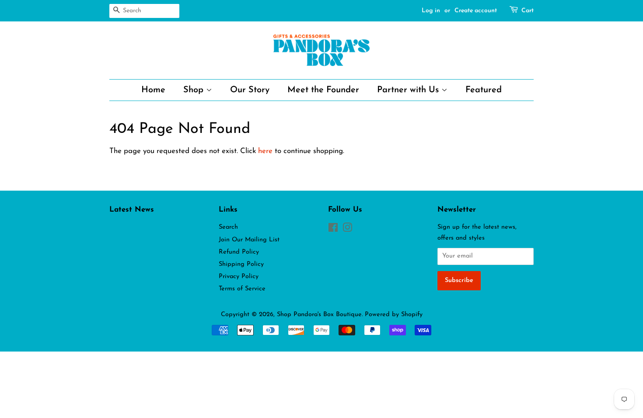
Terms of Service (242, 289)
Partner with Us (409, 90)
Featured (483, 90)
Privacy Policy (239, 276)
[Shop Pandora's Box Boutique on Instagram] (347, 229)
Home (153, 90)
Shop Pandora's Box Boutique (319, 314)
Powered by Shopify (394, 314)
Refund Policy (239, 252)
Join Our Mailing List (249, 240)
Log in (431, 10)
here (265, 151)
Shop (194, 90)
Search (228, 227)
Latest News (131, 209)
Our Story (249, 90)
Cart (527, 10)
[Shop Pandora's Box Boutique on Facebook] (333, 229)
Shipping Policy (241, 264)
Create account (475, 10)
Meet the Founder (323, 90)
